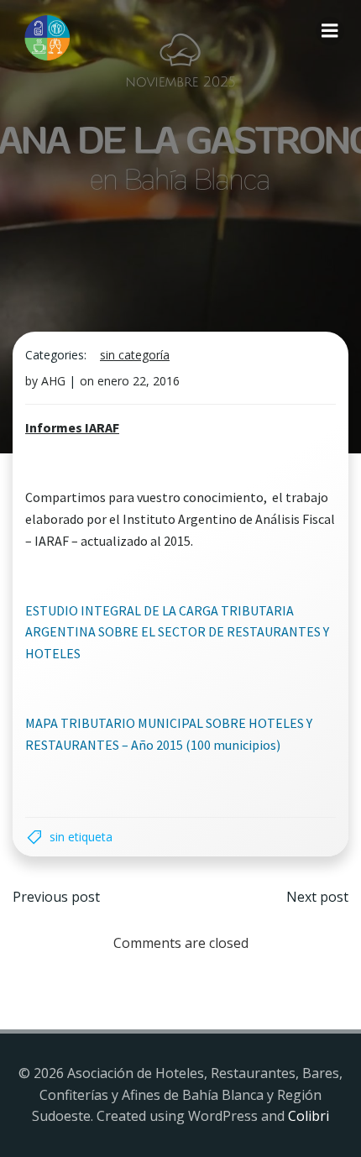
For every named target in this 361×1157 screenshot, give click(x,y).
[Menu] (330, 31)
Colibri (308, 1116)
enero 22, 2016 (138, 381)
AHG (53, 381)
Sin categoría (135, 355)
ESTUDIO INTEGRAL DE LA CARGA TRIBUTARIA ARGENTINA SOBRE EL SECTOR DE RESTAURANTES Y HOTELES (177, 632)
